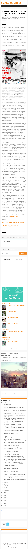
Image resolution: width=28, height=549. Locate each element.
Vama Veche (15, 18)
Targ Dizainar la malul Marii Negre (11, 471)
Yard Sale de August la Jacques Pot (11, 468)
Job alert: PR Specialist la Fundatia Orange (13, 448)
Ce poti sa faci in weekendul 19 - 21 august (12, 424)
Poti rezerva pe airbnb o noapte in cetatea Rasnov (12, 226)
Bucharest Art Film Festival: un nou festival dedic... (14, 450)
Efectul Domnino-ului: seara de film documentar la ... (15, 427)
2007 (4, 505)
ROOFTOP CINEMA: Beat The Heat (11, 454)
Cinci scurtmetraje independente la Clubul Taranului (15, 440)
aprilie (5, 485)
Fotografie (4, 18)
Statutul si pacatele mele (12, 317)
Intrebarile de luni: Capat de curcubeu (15, 331)
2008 (4, 503)
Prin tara (10, 18)
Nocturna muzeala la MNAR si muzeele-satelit (14, 413)
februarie (6, 489)
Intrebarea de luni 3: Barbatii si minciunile (16, 305)
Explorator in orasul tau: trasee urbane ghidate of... (14, 474)
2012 (4, 497)
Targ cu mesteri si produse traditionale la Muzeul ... (14, 426)
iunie (5, 482)
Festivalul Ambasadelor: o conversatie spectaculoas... (15, 410)
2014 (4, 494)
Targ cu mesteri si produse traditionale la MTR (13, 463)
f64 (18, 17)
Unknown (4, 17)
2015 (4, 492)
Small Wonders (11, 3)
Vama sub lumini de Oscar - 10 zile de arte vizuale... (14, 457)
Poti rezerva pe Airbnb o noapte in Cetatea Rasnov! (14, 476)
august (5, 405)
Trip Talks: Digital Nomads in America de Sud (13, 421)
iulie (5, 481)
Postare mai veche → (22, 237)
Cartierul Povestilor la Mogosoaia (11, 473)
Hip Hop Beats (20, 546)
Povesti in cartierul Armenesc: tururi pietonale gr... (14, 477)
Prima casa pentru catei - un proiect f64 (10, 225)
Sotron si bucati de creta (12, 323)
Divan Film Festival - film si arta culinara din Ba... (14, 456)
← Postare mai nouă (5, 237)
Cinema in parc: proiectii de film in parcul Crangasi (14, 407)
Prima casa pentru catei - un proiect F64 (12, 467)
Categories (19, 259)
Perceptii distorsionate (6, 339)
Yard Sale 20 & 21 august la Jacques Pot (12, 433)
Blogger (16, 348)
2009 (4, 502)
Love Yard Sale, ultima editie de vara (11, 445)
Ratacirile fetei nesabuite (12, 341)
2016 (4, 402)
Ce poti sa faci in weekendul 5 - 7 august (12, 460)
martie (5, 487)
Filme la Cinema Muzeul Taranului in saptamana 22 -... (15, 422)
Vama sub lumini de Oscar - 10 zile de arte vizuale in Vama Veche (14, 14)
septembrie (6, 404)
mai (5, 484)
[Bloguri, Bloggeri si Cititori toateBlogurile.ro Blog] (7, 531)
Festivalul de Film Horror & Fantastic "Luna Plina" (14, 415)
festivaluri (22, 17)
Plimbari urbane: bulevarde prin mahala (12, 465)
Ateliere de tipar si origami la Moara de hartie (13, 462)
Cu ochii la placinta (6, 337)
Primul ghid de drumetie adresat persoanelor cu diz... (15, 447)
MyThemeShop (12, 544)
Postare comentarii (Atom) (12, 249)
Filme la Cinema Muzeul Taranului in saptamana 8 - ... (15, 459)
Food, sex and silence (6, 303)
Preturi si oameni (5, 329)
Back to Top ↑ (14, 547)
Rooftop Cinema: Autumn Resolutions (10, 354)
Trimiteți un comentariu (6, 244)
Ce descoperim (13, 17)
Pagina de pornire (14, 237)
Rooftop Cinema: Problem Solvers (11, 409)
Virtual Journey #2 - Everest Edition (11, 451)
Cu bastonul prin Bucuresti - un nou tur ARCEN (13, 470)
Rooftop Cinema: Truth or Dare (10, 437)
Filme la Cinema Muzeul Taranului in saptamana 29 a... (15, 412)
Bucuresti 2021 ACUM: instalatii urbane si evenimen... (15, 419)
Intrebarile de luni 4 (11, 311)
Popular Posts (6, 259)
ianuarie (5, 490)
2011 (4, 498)
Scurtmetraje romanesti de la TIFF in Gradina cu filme (15, 453)
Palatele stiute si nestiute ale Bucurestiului (13, 444)
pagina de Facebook (14, 216)
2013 (4, 495)
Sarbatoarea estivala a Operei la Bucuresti (12, 439)
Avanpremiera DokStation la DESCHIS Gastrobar (14, 418)
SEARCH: (4, 394)
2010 (4, 500)
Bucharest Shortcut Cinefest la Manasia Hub (13, 429)
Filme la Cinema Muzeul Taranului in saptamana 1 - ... (15, 479)
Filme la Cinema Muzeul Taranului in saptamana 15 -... (15, 442)
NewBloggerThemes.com (10, 546)
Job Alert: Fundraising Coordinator (11, 416)
